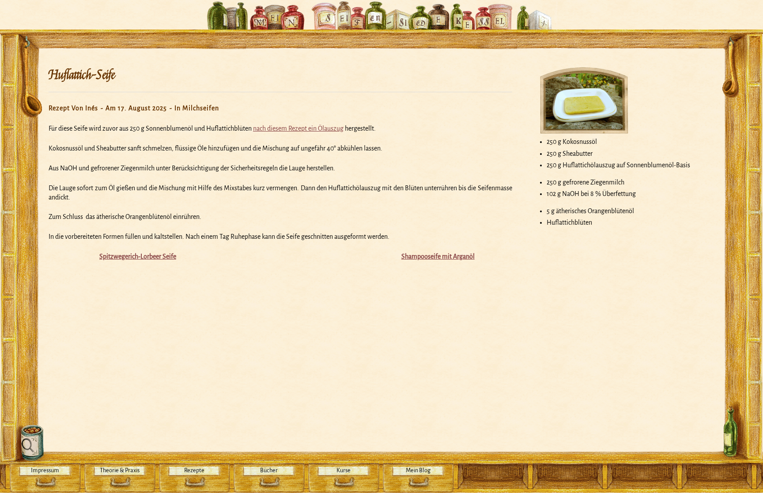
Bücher (269, 470)
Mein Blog (418, 470)
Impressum (45, 470)
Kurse (343, 470)
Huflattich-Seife (82, 75)
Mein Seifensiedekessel (381, 10)
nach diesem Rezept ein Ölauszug (298, 128)
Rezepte (194, 470)
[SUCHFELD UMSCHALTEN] (30, 443)
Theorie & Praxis (120, 470)
